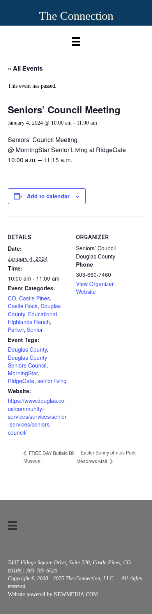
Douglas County (27, 349)
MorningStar (23, 373)
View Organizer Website (95, 287)
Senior (35, 329)
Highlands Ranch (29, 322)
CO (12, 298)
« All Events (25, 68)
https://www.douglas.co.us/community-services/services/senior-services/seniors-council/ (37, 416)
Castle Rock (22, 306)
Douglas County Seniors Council (27, 361)
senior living (52, 381)
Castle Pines (34, 298)
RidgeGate (21, 381)
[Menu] (76, 39)
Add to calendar (48, 196)
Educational (42, 314)
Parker (16, 329)
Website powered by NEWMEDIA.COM (53, 594)
